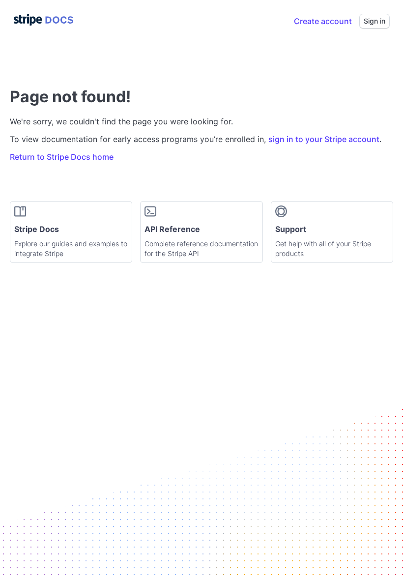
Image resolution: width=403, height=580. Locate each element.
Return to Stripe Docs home (62, 157)
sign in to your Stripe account (323, 139)
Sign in (374, 21)
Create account (323, 21)
